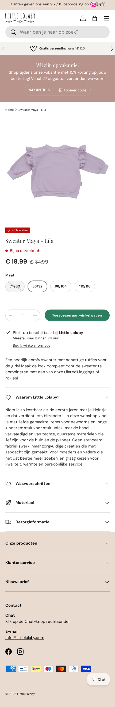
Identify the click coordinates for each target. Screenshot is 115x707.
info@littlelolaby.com (24, 637)
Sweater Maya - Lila (32, 110)
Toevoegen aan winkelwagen (77, 315)
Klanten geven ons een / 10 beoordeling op (49, 4)
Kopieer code (74, 90)
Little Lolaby (25, 694)
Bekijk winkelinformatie (31, 345)
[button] (95, 18)
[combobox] (57, 32)
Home (9, 110)
